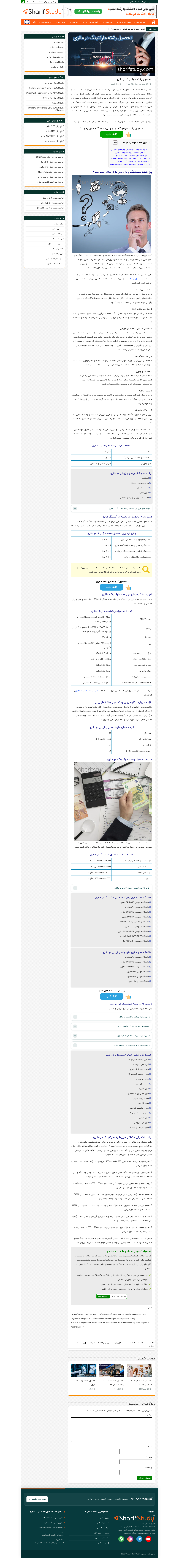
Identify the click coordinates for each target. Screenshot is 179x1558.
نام (150, 1446)
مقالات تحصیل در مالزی (127, 1342)
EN (27, 22)
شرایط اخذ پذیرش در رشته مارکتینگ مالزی (131, 155)
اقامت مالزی (60, 22)
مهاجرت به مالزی (56, 52)
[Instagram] (130, 1539)
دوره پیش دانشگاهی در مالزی (87, 690)
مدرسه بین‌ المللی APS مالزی (51, 167)
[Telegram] (139, 1539)
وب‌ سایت (148, 1467)
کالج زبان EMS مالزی (55, 131)
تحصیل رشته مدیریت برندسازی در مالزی (113, 1383)
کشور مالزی (59, 224)
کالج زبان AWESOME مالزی (52, 136)
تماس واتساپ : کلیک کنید (53, 1522)
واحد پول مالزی (57, 248)
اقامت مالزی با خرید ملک (53, 198)
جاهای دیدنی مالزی (56, 243)
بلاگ (34, 22)
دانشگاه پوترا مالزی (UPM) (53, 98)
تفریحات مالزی (57, 238)
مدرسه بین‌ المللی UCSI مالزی (51, 162)
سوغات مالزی (58, 233)
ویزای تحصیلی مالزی (55, 57)
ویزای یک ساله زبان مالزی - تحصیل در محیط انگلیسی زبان (124, 29)
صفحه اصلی (153, 2)
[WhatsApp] (121, 1539)
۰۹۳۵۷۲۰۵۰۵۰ (103, 1296)
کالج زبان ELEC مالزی (54, 126)
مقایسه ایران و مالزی (55, 258)
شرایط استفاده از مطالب (138, 2)
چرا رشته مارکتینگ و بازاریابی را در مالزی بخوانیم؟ (128, 149)
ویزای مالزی (74, 22)
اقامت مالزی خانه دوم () (50, 208)
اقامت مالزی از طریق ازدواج (52, 203)
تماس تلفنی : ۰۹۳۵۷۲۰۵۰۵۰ (53, 1517)
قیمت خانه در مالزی (55, 263)
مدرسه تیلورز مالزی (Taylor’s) (51, 172)
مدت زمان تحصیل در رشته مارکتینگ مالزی (131, 152)
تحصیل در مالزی (141, 22)
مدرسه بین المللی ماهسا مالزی (51, 177)
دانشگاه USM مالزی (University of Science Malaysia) (46, 109)
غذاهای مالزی (58, 228)
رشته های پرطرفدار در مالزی (104, 1342)
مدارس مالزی (107, 22)
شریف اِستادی (46, 22)
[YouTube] (148, 1539)
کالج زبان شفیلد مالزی (54, 141)
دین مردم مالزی (57, 253)
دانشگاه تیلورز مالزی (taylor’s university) (46, 88)
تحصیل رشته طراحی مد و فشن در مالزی (140, 1383)
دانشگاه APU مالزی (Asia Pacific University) (45, 93)
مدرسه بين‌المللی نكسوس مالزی (50, 182)
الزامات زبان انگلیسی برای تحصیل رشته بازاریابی (129, 158)
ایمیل (149, 1457)
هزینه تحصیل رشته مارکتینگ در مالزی (132, 161)
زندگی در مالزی (57, 67)
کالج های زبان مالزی (90, 22)
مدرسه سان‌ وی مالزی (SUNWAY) (50, 157)
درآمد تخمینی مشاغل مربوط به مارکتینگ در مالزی (128, 164)
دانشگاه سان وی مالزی (54, 83)
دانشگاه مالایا (58, 103)
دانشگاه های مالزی (124, 22)
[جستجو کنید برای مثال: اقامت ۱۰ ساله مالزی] (23, 1)
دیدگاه (148, 1415)
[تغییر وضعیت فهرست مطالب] (114, 142)
